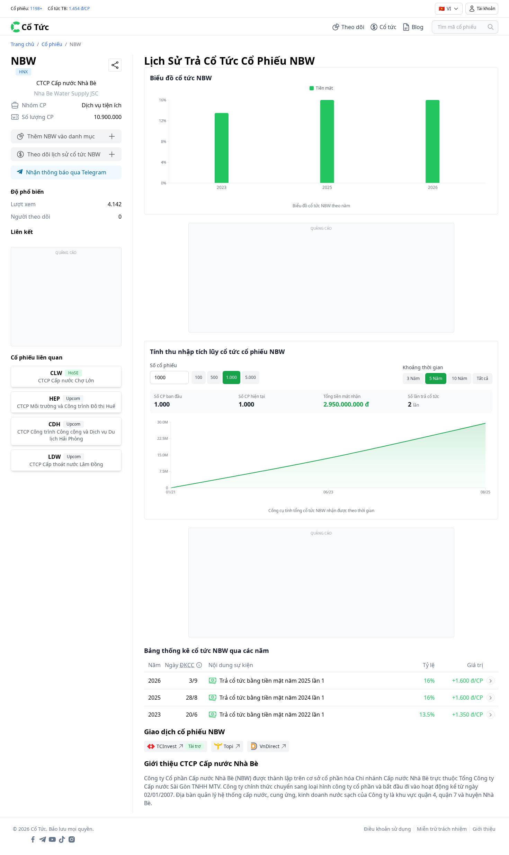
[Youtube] (52, 839)
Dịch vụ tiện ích (102, 105)
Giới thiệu (484, 829)
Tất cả (482, 378)
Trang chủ (22, 44)
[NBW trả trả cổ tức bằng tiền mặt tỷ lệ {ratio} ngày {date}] (490, 680)
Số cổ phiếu (163, 365)
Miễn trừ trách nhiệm (442, 829)
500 (214, 377)
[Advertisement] (66, 300)
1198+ (36, 8)
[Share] (115, 65)
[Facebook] (33, 839)
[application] (321, 148)
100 (198, 377)
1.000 (231, 377)
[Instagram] (72, 839)
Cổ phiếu (52, 44)
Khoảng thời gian (423, 367)
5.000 (250, 377)
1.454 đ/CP (79, 8)
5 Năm (435, 378)
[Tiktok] (62, 839)
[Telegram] (42, 839)
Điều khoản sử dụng (387, 829)
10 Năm (459, 378)
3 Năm (413, 378)
